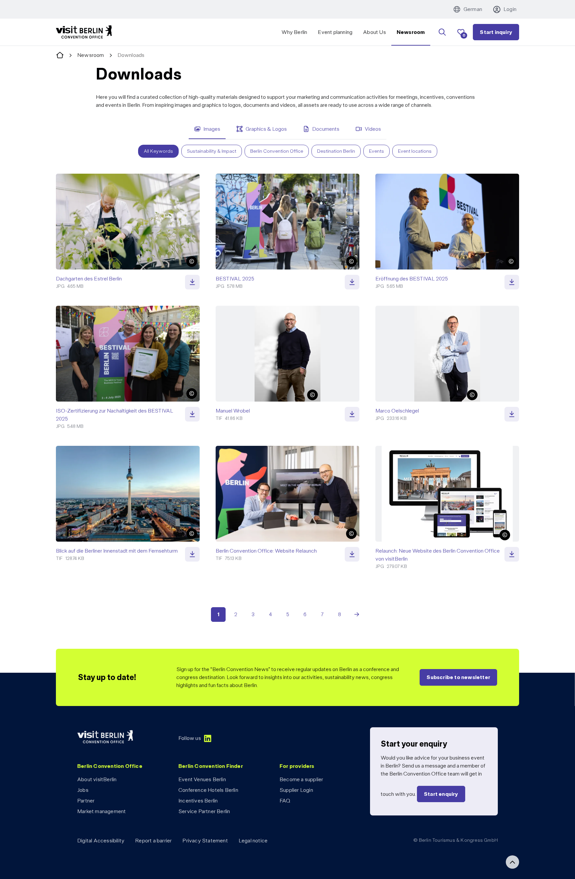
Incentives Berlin (198, 800)
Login (509, 9)
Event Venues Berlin (202, 779)
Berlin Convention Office (276, 151)
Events (376, 151)
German (473, 9)
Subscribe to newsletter (458, 677)
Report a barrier (153, 840)
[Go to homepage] (60, 55)
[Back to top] (512, 862)
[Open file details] (192, 282)
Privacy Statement (205, 840)
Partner (86, 800)
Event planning (335, 32)
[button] (191, 261)
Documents (325, 129)
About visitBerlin (96, 779)
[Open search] (442, 32)
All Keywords (158, 151)
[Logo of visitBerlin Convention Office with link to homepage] (84, 32)
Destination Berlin (336, 151)
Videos (373, 129)
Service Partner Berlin (204, 811)
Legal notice (253, 840)
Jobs (83, 790)
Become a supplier (301, 779)
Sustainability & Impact (211, 151)
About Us (374, 32)
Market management (101, 811)
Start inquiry (496, 32)
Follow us (189, 738)
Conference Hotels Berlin (208, 790)
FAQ (285, 800)
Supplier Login (296, 790)
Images (211, 129)
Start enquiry (441, 794)
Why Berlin (294, 32)
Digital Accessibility (100, 840)
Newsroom (411, 32)
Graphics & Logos (266, 129)
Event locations (415, 151)
